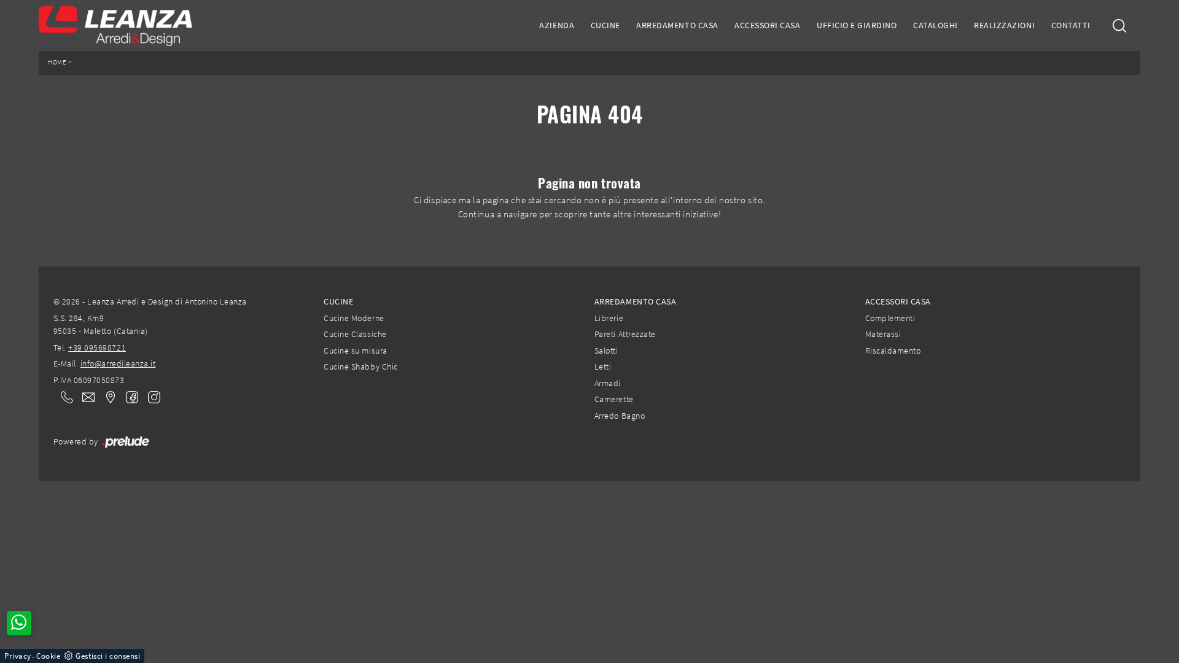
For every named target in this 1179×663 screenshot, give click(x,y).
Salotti (606, 350)
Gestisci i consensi (108, 656)
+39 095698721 (97, 347)
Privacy (17, 656)
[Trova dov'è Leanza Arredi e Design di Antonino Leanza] (107, 396)
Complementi (890, 318)
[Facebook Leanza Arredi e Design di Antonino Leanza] (130, 395)
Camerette (614, 399)
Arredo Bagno (619, 415)
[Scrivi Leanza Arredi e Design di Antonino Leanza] (85, 396)
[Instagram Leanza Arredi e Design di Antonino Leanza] (150, 395)
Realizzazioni (1004, 25)
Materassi (883, 333)
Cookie (48, 656)
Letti (603, 366)
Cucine (605, 25)
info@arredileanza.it (118, 363)
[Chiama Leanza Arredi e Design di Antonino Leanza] (63, 396)
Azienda (556, 25)
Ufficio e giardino (857, 25)
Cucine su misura (355, 350)
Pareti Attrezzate (625, 333)
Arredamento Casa (677, 25)
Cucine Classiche (355, 333)
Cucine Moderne (354, 318)
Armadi (607, 383)
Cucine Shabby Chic (360, 366)
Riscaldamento (893, 350)
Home (57, 62)
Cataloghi (935, 25)
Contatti (1071, 25)
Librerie (608, 318)
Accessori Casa (767, 25)
